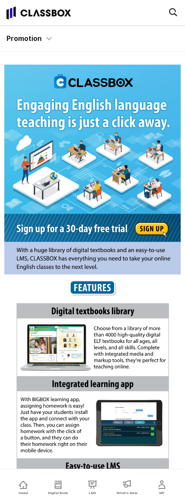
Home (23, 493)
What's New (127, 493)
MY (161, 493)
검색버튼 (173, 12)
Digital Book (58, 493)
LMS (92, 493)
